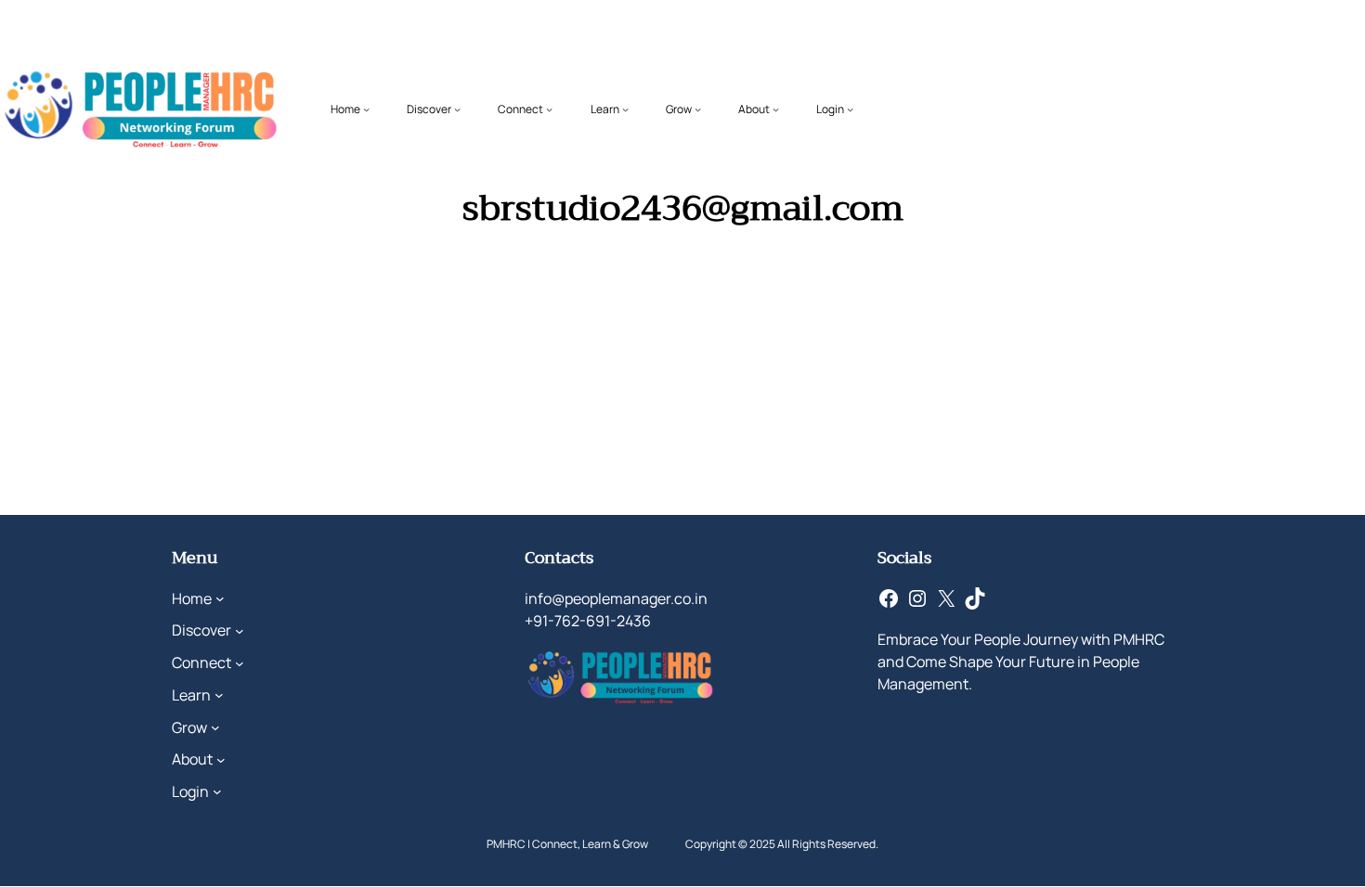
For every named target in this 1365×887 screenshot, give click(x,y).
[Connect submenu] (549, 109)
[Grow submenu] (698, 109)
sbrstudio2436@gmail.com (597, 332)
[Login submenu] (850, 109)
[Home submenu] (366, 109)
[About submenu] (776, 109)
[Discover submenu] (457, 109)
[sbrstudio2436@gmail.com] (339, 300)
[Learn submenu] (625, 109)
